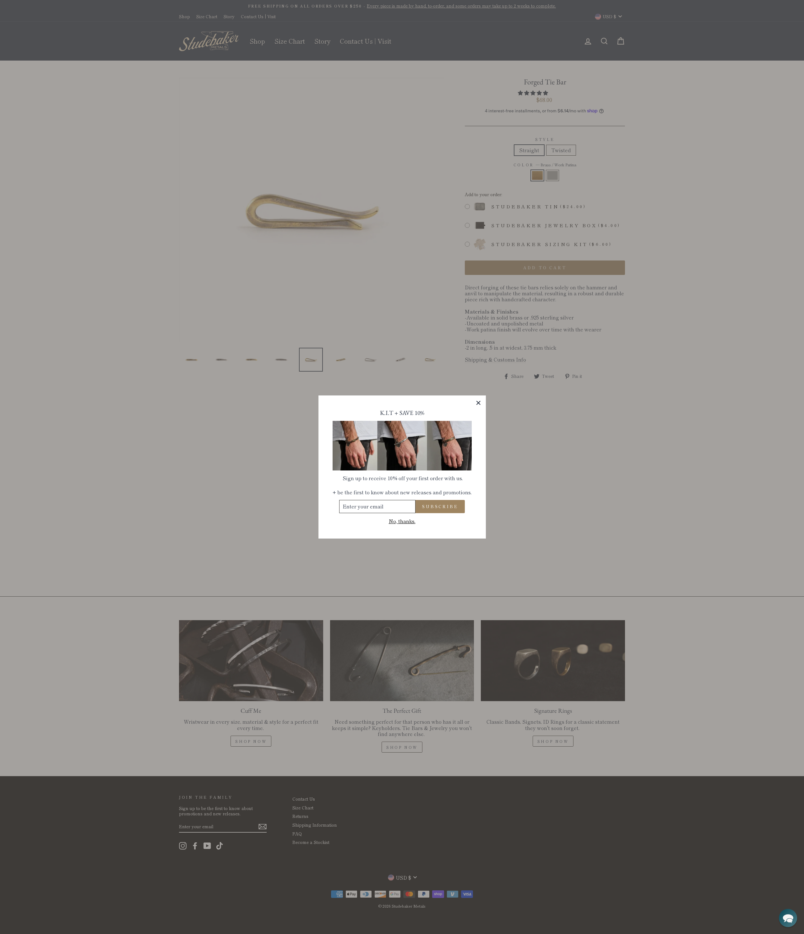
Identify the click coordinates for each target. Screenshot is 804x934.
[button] (788, 918)
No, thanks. (402, 521)
